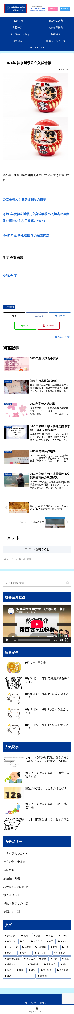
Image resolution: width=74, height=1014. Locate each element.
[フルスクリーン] (66, 640)
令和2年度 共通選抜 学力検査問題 (26, 235)
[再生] (7, 640)
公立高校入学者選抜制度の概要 (24, 199)
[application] (37, 624)
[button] (68, 583)
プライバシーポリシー (37, 1003)
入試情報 (10, 307)
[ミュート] (61, 640)
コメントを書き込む (37, 549)
